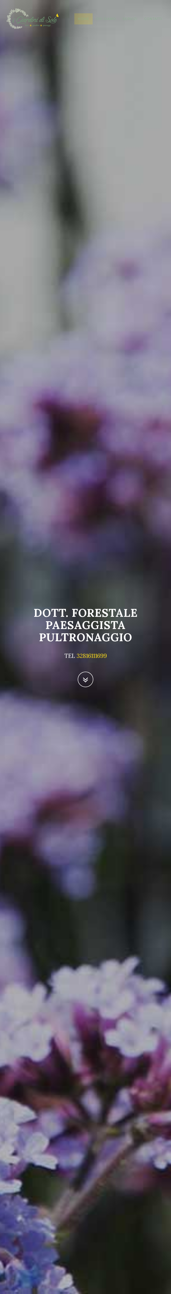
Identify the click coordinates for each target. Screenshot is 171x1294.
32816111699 (92, 655)
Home (83, 19)
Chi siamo (106, 19)
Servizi (130, 19)
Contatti (153, 19)
